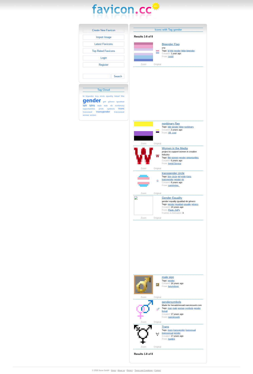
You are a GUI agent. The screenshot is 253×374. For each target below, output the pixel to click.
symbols (189, 308)
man (170, 308)
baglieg (171, 339)
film (169, 157)
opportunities (192, 157)
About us (121, 370)
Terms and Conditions (144, 370)
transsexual (167, 333)
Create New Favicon (103, 30)
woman (181, 308)
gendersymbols (171, 301)
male (175, 308)
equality (187, 204)
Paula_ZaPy (174, 210)
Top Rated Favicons (103, 50)
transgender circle (173, 173)
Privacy (130, 370)
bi (168, 50)
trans (188, 176)
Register (103, 64)
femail (164, 311)
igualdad (179, 204)
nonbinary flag (171, 123)
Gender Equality (172, 197)
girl (179, 176)
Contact (157, 370)
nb (182, 179)
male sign (168, 277)
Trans (165, 326)
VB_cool (172, 133)
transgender (168, 179)
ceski (170, 56)
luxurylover (173, 286)
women (175, 157)
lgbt (171, 50)
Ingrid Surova (174, 163)
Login (104, 57)
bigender (190, 50)
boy (169, 176)
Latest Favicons (103, 44)
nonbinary (189, 127)
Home (113, 370)
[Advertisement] (62, 83)
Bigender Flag (170, 44)
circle (174, 176)
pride (183, 176)
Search (118, 76)
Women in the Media (175, 148)
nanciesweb (174, 317)
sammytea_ (173, 185)
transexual (191, 330)
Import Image (103, 37)
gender (177, 50)
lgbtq (183, 50)
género (195, 204)
